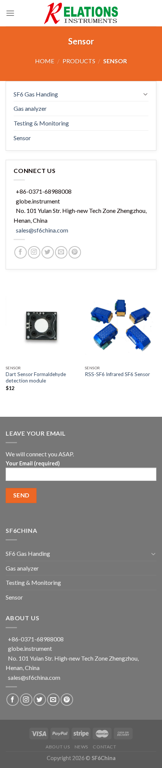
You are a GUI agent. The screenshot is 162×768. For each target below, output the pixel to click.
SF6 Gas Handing (36, 94)
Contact (104, 747)
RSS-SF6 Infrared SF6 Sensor (117, 374)
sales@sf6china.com (42, 230)
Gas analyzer (30, 108)
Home (44, 60)
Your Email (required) (33, 463)
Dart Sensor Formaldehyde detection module (36, 377)
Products (79, 60)
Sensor (22, 137)
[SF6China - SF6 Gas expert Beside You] (81, 13)
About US (58, 747)
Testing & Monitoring (41, 123)
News (81, 747)
